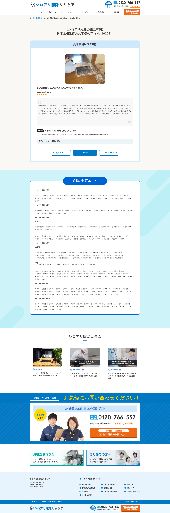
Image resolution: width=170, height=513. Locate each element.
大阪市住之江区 (106, 252)
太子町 (100, 276)
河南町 (79, 276)
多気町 (93, 198)
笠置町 (75, 239)
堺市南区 (83, 264)
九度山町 (60, 306)
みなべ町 (38, 309)
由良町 (59, 309)
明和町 (129, 198)
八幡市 (37, 239)
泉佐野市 (53, 271)
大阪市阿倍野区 (50, 252)
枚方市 (37, 276)
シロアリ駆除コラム (133, 491)
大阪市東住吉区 (40, 258)
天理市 (92, 289)
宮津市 (119, 236)
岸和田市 (122, 271)
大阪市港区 (97, 258)
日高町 (122, 306)
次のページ (109, 153)
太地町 (97, 306)
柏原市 (91, 271)
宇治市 (44, 236)
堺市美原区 (91, 264)
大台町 (44, 198)
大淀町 (58, 291)
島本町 (93, 276)
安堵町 (37, 291)
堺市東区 (74, 264)
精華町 (99, 239)
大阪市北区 (72, 252)
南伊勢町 (114, 198)
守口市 (66, 276)
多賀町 (44, 213)
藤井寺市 (45, 276)
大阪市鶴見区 (61, 255)
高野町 (67, 306)
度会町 (37, 201)
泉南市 (59, 274)
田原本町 (52, 294)
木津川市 (58, 236)
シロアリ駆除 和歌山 (42, 298)
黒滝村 (100, 291)
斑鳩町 (44, 291)
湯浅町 (52, 309)
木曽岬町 (58, 198)
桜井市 (85, 289)
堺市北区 (41, 264)
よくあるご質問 (87, 495)
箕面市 (59, 276)
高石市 (66, 274)
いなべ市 (52, 195)
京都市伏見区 (127, 227)
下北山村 (128, 291)
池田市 (37, 271)
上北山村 (65, 291)
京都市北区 (61, 227)
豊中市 (86, 274)
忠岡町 (113, 276)
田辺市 (79, 304)
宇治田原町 (59, 239)
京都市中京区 (94, 227)
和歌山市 (94, 304)
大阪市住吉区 (117, 252)
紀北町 (73, 198)
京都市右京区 (39, 227)
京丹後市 (75, 236)
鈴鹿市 (93, 195)
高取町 (44, 294)
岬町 (43, 279)
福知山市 (105, 236)
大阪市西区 (96, 255)
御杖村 (97, 294)
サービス (85, 12)
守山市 (110, 210)
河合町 (73, 291)
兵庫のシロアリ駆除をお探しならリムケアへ (61, 131)
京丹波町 (83, 239)
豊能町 (130, 276)
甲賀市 (60, 210)
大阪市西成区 (106, 255)
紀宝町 (66, 198)
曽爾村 (37, 294)
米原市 (103, 210)
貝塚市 (84, 271)
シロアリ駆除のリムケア (91, 479)
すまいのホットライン (133, 501)
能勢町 (37, 279)
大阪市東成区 (52, 258)
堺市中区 (58, 264)
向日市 (126, 236)
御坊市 (66, 304)
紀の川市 (58, 304)
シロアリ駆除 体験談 (110, 491)
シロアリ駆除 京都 (42, 217)
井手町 (44, 239)
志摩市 (86, 195)
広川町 (129, 306)
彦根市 (96, 210)
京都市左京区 (71, 227)
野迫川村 (75, 294)
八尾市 (73, 276)
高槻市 (73, 274)
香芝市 (58, 289)
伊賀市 (37, 195)
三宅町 (104, 294)
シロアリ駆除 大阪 (42, 243)
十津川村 (67, 294)
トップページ (37, 12)
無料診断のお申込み (88, 488)
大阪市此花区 (82, 252)
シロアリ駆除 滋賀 (42, 205)
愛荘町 (130, 210)
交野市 (97, 271)
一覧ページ (85, 152)
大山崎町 (68, 239)
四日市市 (126, 195)
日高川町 (115, 306)
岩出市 (44, 304)
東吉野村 (83, 294)
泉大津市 (45, 271)
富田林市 (94, 274)
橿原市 (51, 289)
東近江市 (88, 210)
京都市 (37, 221)
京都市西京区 (105, 227)
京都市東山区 (116, 227)
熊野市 (73, 195)
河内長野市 (112, 271)
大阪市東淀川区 (64, 258)
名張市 (112, 195)
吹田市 (45, 274)
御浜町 (122, 198)
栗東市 (123, 210)
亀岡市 (51, 236)
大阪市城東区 (94, 252)
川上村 (79, 291)
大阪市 (37, 247)
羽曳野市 (110, 274)
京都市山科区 (49, 229)
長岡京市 (90, 236)
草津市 (54, 210)
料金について (131, 484)
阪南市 (118, 274)
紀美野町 (45, 306)
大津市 (47, 210)
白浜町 (82, 306)
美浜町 (45, 309)
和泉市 (60, 271)
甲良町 (37, 213)
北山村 (37, 306)
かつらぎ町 (118, 304)
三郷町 (113, 291)
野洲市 (116, 210)
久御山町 (91, 239)
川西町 (86, 291)
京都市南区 (38, 229)
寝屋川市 (102, 274)
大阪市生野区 (61, 252)
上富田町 (127, 304)
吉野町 (118, 294)
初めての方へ (53, 12)
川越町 (51, 198)
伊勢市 (44, 195)
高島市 (74, 210)
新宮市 (73, 304)
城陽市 (82, 236)
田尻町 (107, 276)
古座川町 (75, 306)
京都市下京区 (82, 227)
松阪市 (119, 195)
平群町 (91, 294)
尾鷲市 (59, 195)
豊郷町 (51, 213)
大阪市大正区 (39, 255)
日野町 (58, 213)
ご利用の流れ (100, 12)
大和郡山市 (106, 289)
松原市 (52, 276)
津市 (99, 195)
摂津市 (52, 274)
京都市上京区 (50, 227)
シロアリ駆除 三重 (42, 190)
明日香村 (125, 289)
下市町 (120, 291)
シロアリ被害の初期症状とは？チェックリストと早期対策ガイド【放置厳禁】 (122, 376)
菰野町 (79, 198)
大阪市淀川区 (119, 258)
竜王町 (64, 213)
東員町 (107, 198)
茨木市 (67, 271)
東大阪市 (125, 274)
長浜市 (81, 210)
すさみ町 (90, 306)
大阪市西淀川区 (118, 255)
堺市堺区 (50, 264)
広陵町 (107, 291)
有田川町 (102, 304)
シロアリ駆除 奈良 (42, 283)
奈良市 (98, 289)
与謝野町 (115, 239)
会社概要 (117, 12)
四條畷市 (38, 274)
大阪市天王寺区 (74, 255)
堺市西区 (66, 264)
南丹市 (97, 236)
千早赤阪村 (122, 276)
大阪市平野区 (76, 258)
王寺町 (51, 291)
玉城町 (100, 198)
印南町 (110, 304)
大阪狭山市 (75, 271)
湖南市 (67, 210)
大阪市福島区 (87, 258)
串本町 (52, 306)
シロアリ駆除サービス (111, 484)
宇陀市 (44, 289)
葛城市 (64, 289)
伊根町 (51, 239)
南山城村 (106, 239)
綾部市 (37, 236)
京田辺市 (67, 236)
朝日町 (37, 198)
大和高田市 (116, 289)
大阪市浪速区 (85, 255)
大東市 (79, 274)
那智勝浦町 (105, 306)
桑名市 (79, 195)
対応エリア (130, 488)
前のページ (61, 153)
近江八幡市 (38, 210)
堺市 (36, 263)
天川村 (59, 294)
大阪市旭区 (38, 252)
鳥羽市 (105, 195)
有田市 (37, 304)
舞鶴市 (112, 236)
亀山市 (66, 195)
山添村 (111, 294)
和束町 (122, 239)
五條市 (71, 289)
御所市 (78, 289)
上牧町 (93, 291)
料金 (69, 12)
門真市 (104, 271)
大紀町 (86, 198)
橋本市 (86, 304)
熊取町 (86, 276)
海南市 (51, 304)
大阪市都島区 (108, 258)
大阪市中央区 (50, 255)
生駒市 (37, 289)
